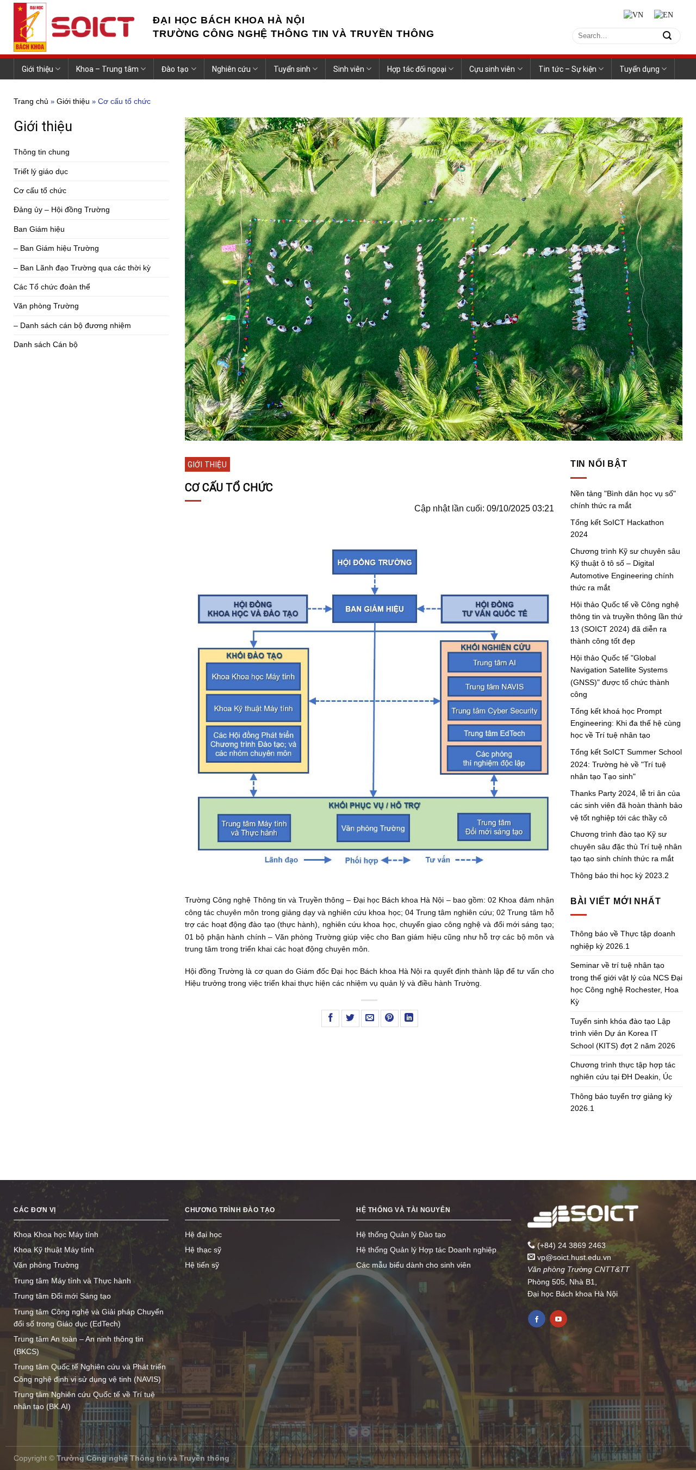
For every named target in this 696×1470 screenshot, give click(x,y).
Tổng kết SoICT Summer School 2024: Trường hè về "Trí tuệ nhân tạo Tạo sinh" (626, 764)
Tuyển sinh (292, 69)
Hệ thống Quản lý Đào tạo (401, 1234)
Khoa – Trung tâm (107, 69)
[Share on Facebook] (330, 1019)
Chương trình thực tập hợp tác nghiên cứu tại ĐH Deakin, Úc (622, 1070)
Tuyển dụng (639, 69)
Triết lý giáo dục (41, 171)
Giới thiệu (37, 69)
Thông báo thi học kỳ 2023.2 (619, 875)
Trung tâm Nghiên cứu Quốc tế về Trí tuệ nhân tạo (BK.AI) (84, 1400)
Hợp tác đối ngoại (416, 69)
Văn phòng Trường (46, 305)
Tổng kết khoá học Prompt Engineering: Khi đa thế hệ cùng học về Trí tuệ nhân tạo (625, 723)
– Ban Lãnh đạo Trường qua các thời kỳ (82, 267)
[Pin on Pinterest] (390, 1019)
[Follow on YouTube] (558, 1318)
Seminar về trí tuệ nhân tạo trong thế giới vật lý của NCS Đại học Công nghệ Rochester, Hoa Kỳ (626, 983)
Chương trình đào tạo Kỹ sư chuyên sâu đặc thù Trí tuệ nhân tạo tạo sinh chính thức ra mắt (626, 846)
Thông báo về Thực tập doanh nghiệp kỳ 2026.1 (622, 939)
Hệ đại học (203, 1234)
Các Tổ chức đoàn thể (52, 286)
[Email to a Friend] (370, 1019)
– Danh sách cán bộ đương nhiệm (72, 325)
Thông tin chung (42, 151)
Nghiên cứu (231, 69)
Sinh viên (348, 69)
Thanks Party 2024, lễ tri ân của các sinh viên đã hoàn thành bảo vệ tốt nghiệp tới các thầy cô (626, 805)
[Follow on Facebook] (536, 1318)
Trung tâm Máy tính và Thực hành (72, 1280)
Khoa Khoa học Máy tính (56, 1234)
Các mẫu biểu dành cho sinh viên (413, 1265)
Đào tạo (175, 69)
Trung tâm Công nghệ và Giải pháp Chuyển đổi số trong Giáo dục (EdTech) (89, 1317)
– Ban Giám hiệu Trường (56, 248)
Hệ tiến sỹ (202, 1265)
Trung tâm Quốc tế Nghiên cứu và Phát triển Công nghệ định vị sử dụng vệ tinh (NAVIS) (90, 1372)
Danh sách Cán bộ (46, 344)
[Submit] (667, 36)
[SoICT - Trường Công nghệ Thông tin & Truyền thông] (75, 27)
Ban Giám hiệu (39, 229)
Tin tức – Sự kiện (567, 69)
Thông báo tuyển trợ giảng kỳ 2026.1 (621, 1102)
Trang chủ (31, 101)
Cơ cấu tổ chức (40, 190)
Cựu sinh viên (492, 69)
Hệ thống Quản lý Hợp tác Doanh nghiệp (426, 1249)
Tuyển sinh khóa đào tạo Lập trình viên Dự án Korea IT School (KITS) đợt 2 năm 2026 (622, 1033)
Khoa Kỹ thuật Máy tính (54, 1249)
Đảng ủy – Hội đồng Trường (62, 209)
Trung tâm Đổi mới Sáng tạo (62, 1296)
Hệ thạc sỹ (203, 1249)
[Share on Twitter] (350, 1019)
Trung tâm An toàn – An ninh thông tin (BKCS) (79, 1345)
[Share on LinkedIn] (409, 1019)
